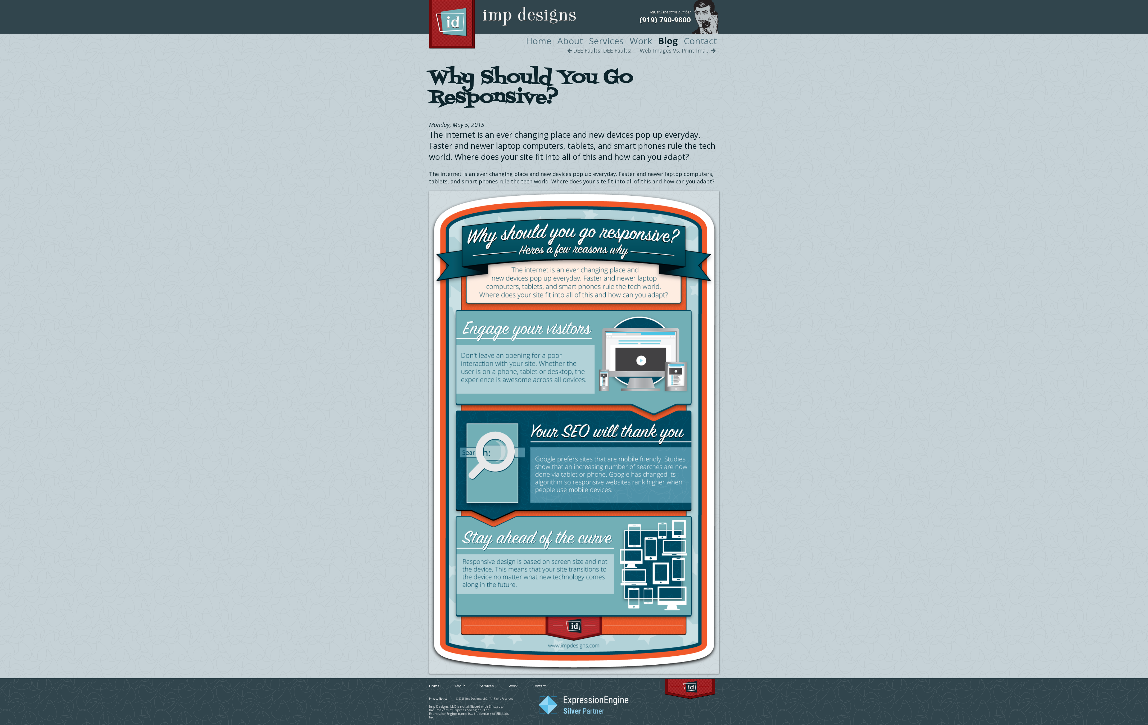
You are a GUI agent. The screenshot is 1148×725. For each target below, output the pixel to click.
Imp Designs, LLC (515, 24)
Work (641, 41)
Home (538, 41)
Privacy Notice (438, 699)
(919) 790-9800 (665, 19)
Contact (700, 41)
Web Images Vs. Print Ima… (675, 50)
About (570, 41)
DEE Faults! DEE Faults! (601, 50)
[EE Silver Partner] (583, 713)
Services (606, 41)
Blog (668, 41)
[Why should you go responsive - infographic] (574, 432)
